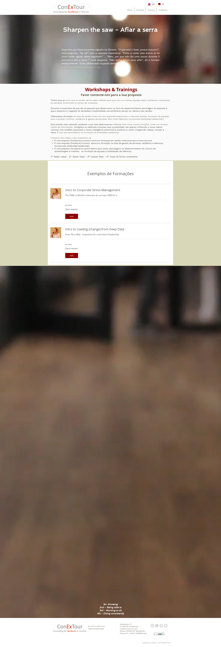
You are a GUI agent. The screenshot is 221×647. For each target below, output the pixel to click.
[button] (71, 216)
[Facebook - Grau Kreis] (161, 626)
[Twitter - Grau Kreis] (166, 626)
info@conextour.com (129, 629)
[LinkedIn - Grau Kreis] (152, 626)
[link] (118, 190)
